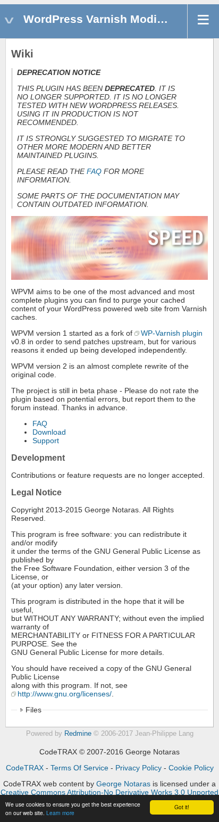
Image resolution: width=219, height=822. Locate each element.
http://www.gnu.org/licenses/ (65, 694)
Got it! (181, 807)
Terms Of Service (79, 767)
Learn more (60, 813)
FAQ (94, 171)
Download (49, 432)
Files (33, 709)
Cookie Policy (191, 767)
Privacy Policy (138, 767)
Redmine (77, 733)
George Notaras (123, 783)
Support (45, 440)
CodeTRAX (25, 767)
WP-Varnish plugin (172, 333)
